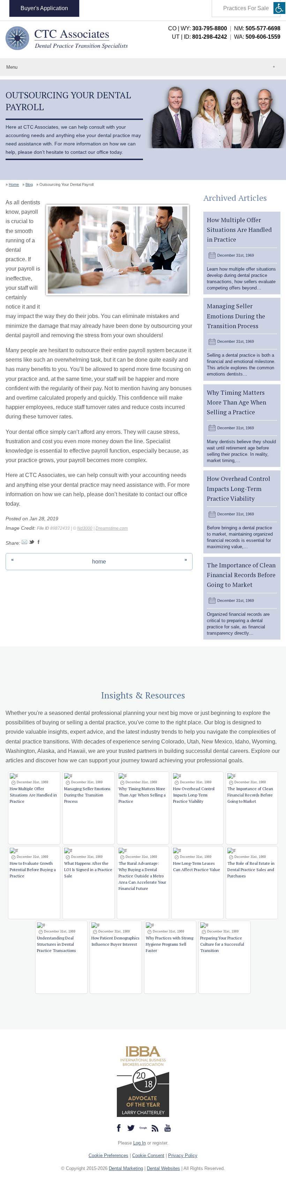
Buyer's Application (44, 8)
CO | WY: (197, 28)
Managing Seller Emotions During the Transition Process (236, 316)
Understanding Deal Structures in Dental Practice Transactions (56, 944)
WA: (257, 37)
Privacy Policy (182, 1155)
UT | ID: (199, 37)
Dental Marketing (126, 1168)
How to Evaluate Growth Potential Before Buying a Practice (33, 869)
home (99, 562)
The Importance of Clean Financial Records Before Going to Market (241, 575)
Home (14, 184)
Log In (139, 1143)
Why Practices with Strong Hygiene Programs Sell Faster (169, 944)
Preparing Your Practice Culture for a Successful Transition (222, 944)
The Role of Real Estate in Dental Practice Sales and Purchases (250, 869)
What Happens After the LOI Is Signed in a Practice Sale (88, 869)
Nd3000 (84, 528)
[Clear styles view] (279, 8)
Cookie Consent (148, 1155)
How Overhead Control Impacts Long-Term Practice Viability (238, 488)
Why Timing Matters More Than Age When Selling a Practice (236, 402)
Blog (29, 184)
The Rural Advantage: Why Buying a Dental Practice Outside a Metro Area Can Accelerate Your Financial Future (142, 876)
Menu (11, 67)
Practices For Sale (246, 8)
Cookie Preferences (108, 1155)
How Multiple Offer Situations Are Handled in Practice (239, 229)
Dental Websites (163, 1168)
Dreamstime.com (112, 528)
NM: (257, 28)
